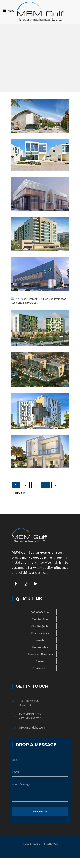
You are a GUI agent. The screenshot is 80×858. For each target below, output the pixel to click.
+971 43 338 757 (30, 714)
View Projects (31, 115)
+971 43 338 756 (30, 718)
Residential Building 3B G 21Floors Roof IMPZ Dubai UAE (43, 427)
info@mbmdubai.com (32, 727)
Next (18, 493)
